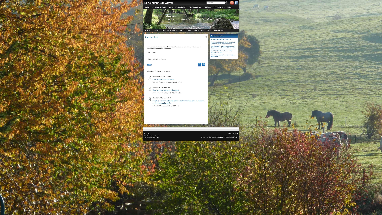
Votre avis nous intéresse (170, 30)
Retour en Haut (233, 133)
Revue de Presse (186, 30)
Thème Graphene (221, 137)
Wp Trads (234, 137)
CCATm (208, 30)
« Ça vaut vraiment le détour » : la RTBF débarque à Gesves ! (222, 51)
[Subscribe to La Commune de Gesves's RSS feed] (232, 2)
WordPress (212, 137)
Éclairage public (218, 30)
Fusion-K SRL (155, 137)
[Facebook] (236, 2)
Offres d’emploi (199, 30)
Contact (148, 30)
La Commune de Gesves (158, 2)
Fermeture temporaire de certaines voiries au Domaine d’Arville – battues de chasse (223, 43)
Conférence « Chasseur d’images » (166, 90)
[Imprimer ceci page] (206, 37)
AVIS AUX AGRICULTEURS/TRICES (221, 39)
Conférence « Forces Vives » (163, 79)
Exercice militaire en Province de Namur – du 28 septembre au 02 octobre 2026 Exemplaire (223, 47)
